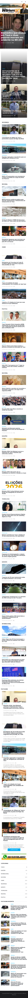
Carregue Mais (14, 849)
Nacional (4, 386)
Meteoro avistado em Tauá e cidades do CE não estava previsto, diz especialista (13, 535)
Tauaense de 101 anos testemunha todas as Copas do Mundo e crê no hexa (13, 578)
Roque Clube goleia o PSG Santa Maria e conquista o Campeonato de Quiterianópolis (13, 617)
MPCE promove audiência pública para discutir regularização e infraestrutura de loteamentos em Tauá (13, 200)
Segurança (3, 30)
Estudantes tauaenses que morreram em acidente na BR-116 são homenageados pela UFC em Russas (13, 240)
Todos (2, 867)
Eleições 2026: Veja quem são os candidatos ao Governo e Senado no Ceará (14, 472)
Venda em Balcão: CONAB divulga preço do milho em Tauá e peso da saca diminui (14, 220)
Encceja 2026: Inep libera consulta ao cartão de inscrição (12, 409)
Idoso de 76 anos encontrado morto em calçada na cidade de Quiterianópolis (17, 983)
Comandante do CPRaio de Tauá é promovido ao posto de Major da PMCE (14, 112)
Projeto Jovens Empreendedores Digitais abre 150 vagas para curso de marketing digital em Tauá (13, 515)
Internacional (5, 637)
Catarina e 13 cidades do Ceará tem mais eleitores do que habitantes (13, 303)
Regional (4, 197)
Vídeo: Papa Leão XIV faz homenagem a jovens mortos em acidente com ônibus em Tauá (13, 640)
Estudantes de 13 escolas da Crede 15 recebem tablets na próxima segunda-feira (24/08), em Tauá (13, 74)
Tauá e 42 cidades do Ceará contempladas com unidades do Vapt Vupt (14, 283)
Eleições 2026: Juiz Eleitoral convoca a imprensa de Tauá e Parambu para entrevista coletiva (13, 94)
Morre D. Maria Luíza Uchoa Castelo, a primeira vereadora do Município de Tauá (13, 346)
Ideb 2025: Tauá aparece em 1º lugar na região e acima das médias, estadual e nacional (13, 366)
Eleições (4, 90)
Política (4, 322)
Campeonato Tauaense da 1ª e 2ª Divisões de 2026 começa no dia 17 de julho (14, 597)
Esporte (4, 575)
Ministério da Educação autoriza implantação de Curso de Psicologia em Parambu (13, 429)
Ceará (3, 68)
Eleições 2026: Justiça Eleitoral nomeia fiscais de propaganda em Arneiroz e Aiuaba (13, 492)
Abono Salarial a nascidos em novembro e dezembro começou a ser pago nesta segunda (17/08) (14, 389)
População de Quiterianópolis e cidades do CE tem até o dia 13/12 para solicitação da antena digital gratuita (13, 555)
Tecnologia (4, 512)
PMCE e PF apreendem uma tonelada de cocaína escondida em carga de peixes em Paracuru (13, 177)
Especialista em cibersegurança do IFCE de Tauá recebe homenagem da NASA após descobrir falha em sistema (13, 661)
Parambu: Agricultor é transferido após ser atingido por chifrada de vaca (14, 157)
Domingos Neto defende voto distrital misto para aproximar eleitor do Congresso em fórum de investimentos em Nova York (13, 682)
